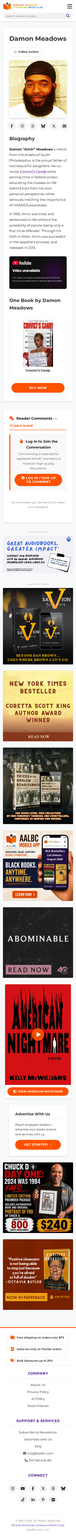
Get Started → (38, 1145)
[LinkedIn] (33, 1500)
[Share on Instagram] (22, 126)
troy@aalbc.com (40, 1453)
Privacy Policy (38, 1392)
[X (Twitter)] (43, 1488)
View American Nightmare (40, 1091)
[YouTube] (23, 1488)
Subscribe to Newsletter (38, 1432)
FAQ (38, 1446)
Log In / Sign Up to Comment (40, 480)
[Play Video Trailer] (38, 1034)
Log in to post (23, 425)
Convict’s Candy (33, 172)
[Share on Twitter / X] (54, 126)
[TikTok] (23, 1500)
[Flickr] (53, 1500)
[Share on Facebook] (12, 126)
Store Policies (38, 1406)
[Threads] (53, 1488)
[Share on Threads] (33, 126)
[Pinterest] (43, 1500)
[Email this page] (64, 126)
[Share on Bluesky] (43, 126)
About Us (38, 1385)
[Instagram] (13, 1488)
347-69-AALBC (40, 1460)
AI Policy (38, 1399)
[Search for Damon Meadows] (38, 89)
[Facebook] (33, 1488)
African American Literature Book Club (37, 1525)
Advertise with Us (38, 1439)
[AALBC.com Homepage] (22, 6)
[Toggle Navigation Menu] (69, 6)
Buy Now (38, 388)
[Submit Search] (67, 16)
